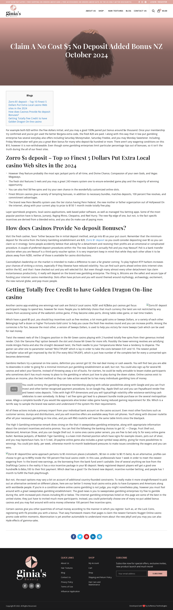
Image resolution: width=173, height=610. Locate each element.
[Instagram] (142, 2)
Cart (90, 568)
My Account (94, 563)
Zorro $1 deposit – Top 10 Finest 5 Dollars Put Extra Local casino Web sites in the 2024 (28, 105)
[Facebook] (139, 2)
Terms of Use (67, 586)
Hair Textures (67, 568)
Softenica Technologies (157, 606)
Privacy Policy (67, 582)
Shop (91, 572)
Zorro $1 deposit (95, 240)
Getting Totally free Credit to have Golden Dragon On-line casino (28, 120)
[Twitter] (80, 536)
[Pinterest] (145, 2)
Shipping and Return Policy (100, 577)
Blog (63, 572)
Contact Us (66, 577)
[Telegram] (99, 536)
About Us (65, 563)
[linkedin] (93, 536)
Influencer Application (70, 591)
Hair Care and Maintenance (94, 583)
